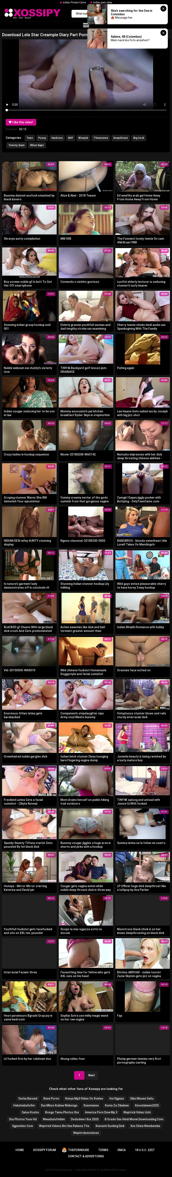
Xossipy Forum (44, 1150)
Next (91, 1075)
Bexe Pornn (51, 1098)
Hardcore (57, 137)
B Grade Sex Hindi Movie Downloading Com (134, 1119)
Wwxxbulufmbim (54, 1119)
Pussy (42, 137)
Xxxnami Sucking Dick (109, 1126)
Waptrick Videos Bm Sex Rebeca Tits (64, 1126)
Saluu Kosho (30, 1112)
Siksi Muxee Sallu (142, 1098)
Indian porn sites (102, 2)
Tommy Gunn (16, 145)
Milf (70, 137)
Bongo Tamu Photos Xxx (62, 1112)
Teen (30, 137)
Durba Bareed (27, 1098)
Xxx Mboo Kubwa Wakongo (59, 1105)
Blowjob (83, 137)
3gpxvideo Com (22, 1126)
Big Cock (138, 137)
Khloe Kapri (37, 145)
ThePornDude (78, 1150)
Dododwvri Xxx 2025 (85, 1119)
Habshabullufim (24, 1105)
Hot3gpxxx (116, 1098)
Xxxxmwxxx (91, 1105)
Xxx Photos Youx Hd (23, 1119)
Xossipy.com (65, 1169)
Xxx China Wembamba (145, 1126)
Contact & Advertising (86, 1156)
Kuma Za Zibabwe (117, 1105)
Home (20, 1150)
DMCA (121, 1150)
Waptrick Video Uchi (137, 1112)
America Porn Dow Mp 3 (101, 1112)
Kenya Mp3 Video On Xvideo (84, 1098)
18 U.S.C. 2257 (144, 1150)
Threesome (101, 137)
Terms (103, 1150)
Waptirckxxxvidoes (86, 1133)
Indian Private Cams (74, 2)
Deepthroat (120, 137)
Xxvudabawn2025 (147, 1105)
